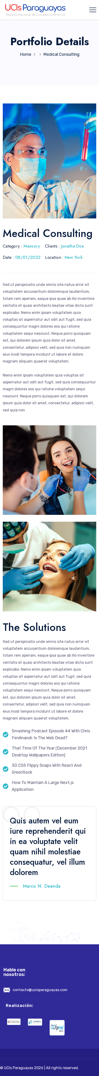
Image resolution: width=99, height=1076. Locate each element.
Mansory (31, 246)
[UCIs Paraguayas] (35, 9)
